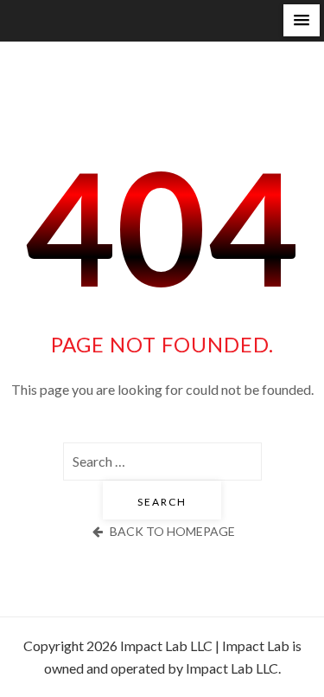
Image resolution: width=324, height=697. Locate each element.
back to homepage (172, 531)
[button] (301, 20)
